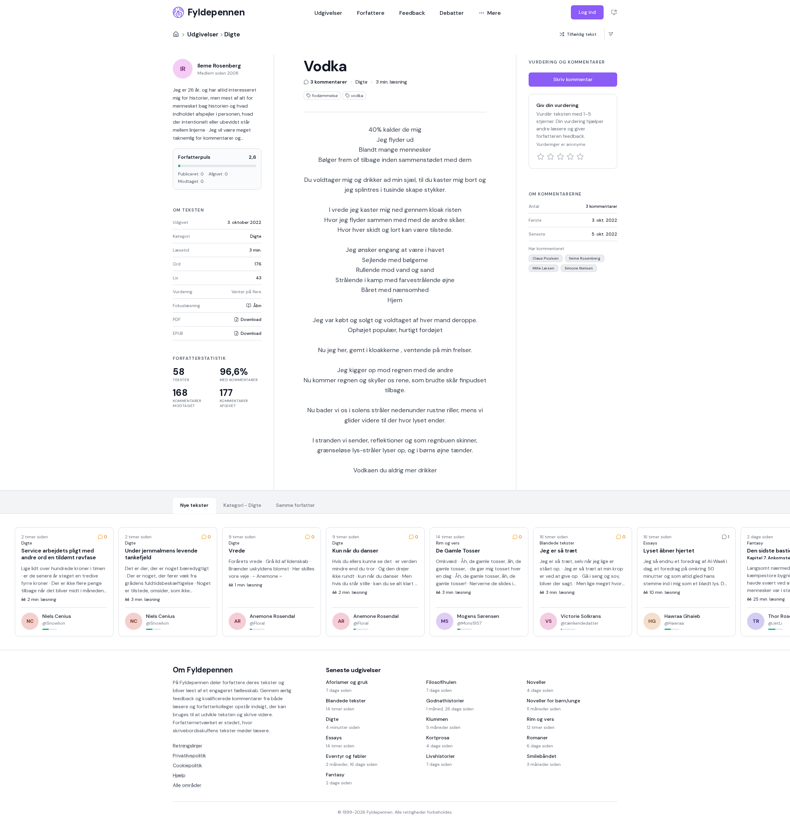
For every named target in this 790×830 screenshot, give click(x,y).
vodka (357, 95)
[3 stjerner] (560, 156)
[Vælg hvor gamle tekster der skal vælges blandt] (610, 34)
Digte (232, 34)
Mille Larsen (543, 268)
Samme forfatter (295, 505)
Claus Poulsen (546, 258)
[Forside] (176, 34)
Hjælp (179, 775)
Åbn (257, 305)
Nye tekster (194, 505)
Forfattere (371, 13)
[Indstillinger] (614, 12)
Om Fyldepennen (203, 670)
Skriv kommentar (572, 79)
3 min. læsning (391, 82)
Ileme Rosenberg (584, 258)
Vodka (325, 66)
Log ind (587, 12)
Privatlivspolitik (189, 755)
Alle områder (187, 785)
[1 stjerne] (540, 156)
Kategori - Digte (242, 505)
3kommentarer (601, 206)
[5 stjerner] (580, 156)
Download (251, 319)
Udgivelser (328, 13)
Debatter (452, 13)
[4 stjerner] (570, 156)
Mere (494, 13)
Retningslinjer (187, 745)
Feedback (412, 13)
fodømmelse (325, 95)
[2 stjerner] (550, 156)
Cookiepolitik (187, 765)
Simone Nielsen (579, 268)
